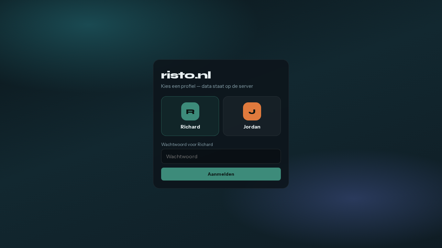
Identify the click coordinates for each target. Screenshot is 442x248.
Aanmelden (221, 174)
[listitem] (190, 116)
